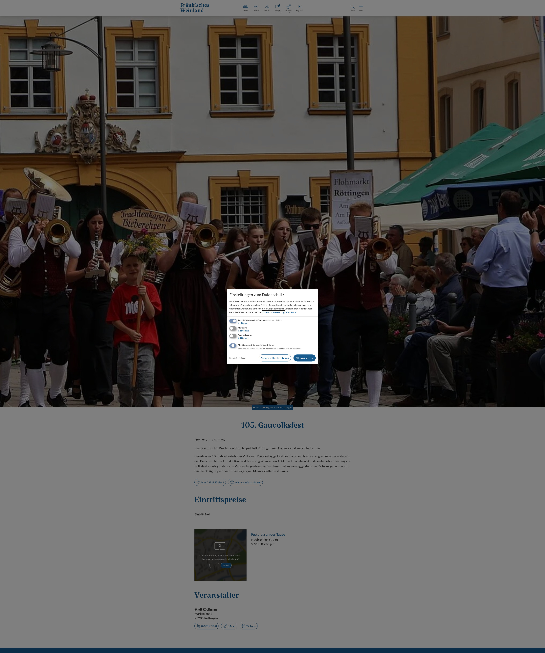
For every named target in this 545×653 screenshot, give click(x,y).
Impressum (291, 312)
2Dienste (243, 330)
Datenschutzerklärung (273, 312)
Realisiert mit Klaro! (237, 358)
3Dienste (243, 338)
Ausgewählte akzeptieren (275, 357)
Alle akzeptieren (305, 357)
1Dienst (243, 323)
